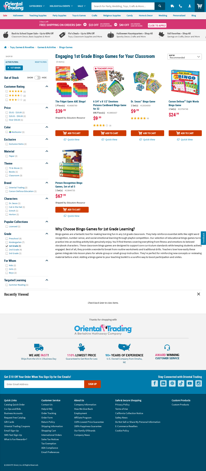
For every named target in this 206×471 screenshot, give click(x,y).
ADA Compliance (49, 447)
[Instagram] (198, 383)
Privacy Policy (122, 404)
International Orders (51, 434)
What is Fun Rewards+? (15, 439)
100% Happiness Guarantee (87, 426)
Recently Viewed (16, 294)
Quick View (73, 139)
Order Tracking (48, 413)
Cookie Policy (122, 430)
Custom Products (180, 404)
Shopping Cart (48, 430)
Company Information (85, 404)
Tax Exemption (48, 443)
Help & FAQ (46, 408)
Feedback (203, 238)
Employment (80, 413)
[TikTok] (181, 383)
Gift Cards (9, 421)
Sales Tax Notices (50, 439)
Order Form (47, 417)
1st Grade (15, 67)
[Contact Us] (181, 6)
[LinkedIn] (163, 383)
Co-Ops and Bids (12, 408)
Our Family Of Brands (84, 430)
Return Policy (48, 421)
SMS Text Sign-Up (13, 434)
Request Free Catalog (14, 417)
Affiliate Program (82, 417)
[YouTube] (190, 383)
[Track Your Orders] (172, 6)
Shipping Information (52, 426)
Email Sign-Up (11, 430)
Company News (82, 434)
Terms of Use (121, 408)
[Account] (190, 6)
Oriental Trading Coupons (17, 426)
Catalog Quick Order (14, 404)
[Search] (159, 6)
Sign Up (92, 384)
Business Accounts (13, 413)
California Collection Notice (129, 413)
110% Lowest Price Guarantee (89, 421)
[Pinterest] (172, 383)
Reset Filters (41, 62)
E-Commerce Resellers (126, 426)
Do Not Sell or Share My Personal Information (137, 421)
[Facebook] (154, 383)
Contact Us (46, 404)
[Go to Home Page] (5, 47)
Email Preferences (50, 452)
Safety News (121, 417)
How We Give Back (83, 408)
